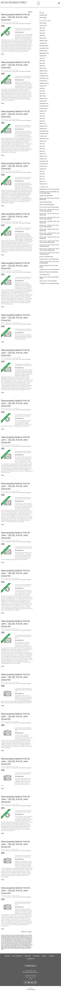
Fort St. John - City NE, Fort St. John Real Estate (10, 938)
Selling (37, 956)
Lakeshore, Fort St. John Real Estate (24, 946)
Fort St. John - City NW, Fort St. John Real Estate (21, 939)
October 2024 (43, 81)
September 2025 (44, 53)
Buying (28, 956)
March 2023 (42, 123)
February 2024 (43, 98)
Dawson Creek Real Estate (21, 936)
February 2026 (43, 40)
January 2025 (43, 73)
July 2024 (42, 88)
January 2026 (43, 43)
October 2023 (43, 108)
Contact (30, 959)
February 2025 (43, 70)
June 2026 (42, 30)
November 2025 (43, 48)
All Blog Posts (43, 15)
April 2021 (42, 179)
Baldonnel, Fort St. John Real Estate (13, 935)
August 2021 (42, 168)
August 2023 (42, 111)
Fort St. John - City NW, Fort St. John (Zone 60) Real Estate (49, 218)
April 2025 (42, 65)
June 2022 (42, 146)
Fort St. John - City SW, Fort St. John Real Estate (10, 942)
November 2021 (43, 163)
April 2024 (42, 93)
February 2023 (43, 126)
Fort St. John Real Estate (24, 944)
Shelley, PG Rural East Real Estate (7, 947)
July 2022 (42, 143)
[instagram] (35, 982)
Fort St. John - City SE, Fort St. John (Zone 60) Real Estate (18, 23)
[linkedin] (32, 982)
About (52, 956)
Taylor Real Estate (18, 947)
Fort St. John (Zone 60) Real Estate (49, 207)
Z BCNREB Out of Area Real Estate (49, 283)
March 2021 (42, 181)
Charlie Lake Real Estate (46, 195)
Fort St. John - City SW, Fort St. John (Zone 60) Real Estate (20, 941)
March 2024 (42, 96)
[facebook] (25, 982)
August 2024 (42, 86)
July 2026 (42, 28)
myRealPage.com (31, 989)
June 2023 (42, 116)
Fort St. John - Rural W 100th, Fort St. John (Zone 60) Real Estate (49, 249)
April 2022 (42, 151)
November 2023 (43, 106)
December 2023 (43, 103)
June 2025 (42, 60)
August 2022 (42, 141)
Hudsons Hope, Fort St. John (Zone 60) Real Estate (20, 945)
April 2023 (42, 121)
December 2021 (43, 161)
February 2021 (43, 184)
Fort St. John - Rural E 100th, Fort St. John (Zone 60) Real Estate (49, 241)
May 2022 (42, 148)
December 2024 (43, 75)
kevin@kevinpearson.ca (30, 972)
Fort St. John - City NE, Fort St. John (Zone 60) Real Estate (21, 937)
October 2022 (43, 136)
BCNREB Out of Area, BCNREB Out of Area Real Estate (49, 192)
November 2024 (43, 78)
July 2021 (41, 171)
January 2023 (43, 128)
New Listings (42, 17)
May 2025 (42, 63)
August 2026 (42, 25)
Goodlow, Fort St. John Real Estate (48, 259)
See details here (19, 32)
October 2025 (43, 50)
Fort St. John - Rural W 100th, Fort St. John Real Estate (16, 944)
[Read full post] (7, 33)
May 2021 (42, 176)
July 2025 (42, 58)
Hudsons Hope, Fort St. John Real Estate (9, 946)
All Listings (17, 956)
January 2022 (43, 158)
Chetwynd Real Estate (11, 936)
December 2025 (43, 45)
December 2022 (43, 131)
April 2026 (42, 35)
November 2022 (43, 133)
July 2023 (42, 113)
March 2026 (42, 38)
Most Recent (42, 23)
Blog (45, 956)
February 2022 (43, 156)
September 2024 (44, 83)
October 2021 (43, 166)
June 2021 (42, 173)
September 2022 (44, 138)
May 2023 (42, 118)
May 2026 (42, 33)
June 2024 (42, 91)
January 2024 (43, 101)
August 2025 (42, 55)
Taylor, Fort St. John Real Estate (13, 948)
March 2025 (42, 68)
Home (7, 956)
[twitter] (28, 982)
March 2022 (42, 153)
